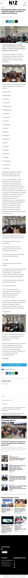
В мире (10, 455)
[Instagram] (14, 562)
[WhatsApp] (13, 21)
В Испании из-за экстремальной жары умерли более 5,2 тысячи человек (17, 458)
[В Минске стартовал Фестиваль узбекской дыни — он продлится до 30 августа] (21, 503)
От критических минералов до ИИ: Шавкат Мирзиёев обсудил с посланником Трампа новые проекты (17, 478)
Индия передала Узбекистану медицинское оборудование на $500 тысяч (20, 528)
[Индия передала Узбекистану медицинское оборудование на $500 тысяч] (21, 520)
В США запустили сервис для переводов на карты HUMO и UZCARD (7, 510)
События (3, 7)
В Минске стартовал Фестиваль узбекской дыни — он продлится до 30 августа (20, 510)
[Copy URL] (16, 21)
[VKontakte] (14, 566)
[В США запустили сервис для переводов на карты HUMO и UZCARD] (7, 503)
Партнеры (11, 484)
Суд (14, 369)
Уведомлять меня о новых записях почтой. (12, 414)
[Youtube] (14, 568)
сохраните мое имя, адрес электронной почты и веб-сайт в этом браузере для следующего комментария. (13, 409)
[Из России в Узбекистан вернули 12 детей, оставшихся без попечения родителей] (14, 430)
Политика (11, 464)
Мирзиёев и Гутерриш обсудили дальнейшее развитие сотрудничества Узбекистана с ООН (18, 488)
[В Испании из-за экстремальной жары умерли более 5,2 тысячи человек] (4, 458)
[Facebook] (7, 21)
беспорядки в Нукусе (9, 369)
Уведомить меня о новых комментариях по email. (13, 413)
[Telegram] (10, 21)
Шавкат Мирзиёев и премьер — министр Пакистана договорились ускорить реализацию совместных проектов (17, 468)
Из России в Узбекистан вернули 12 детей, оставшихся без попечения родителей (13, 443)
